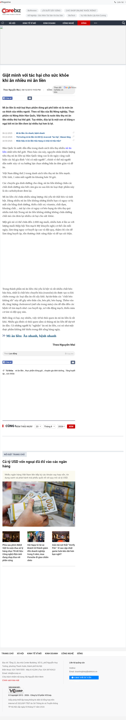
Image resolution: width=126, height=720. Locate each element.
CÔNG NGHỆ (68, 23)
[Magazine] (5, 2)
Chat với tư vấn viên (82, 678)
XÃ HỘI (12, 23)
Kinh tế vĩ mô (34, 653)
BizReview (32, 11)
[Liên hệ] (30, 98)
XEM (71, 426)
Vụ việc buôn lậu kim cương (93, 15)
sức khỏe (10, 374)
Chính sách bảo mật (10, 680)
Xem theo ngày (24, 426)
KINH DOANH (49, 23)
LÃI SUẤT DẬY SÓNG (51, 11)
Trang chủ (8, 653)
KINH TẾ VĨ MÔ (29, 23)
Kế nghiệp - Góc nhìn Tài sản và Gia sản (45, 15)
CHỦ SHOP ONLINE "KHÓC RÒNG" (81, 11)
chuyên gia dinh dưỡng (54, 370)
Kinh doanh (51, 653)
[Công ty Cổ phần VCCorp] (16, 690)
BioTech (71, 15)
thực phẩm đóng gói (34, 370)
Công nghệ (67, 653)
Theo (38, 354)
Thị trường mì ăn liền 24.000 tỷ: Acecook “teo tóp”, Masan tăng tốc (45, 137)
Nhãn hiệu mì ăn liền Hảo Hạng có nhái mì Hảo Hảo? (38, 141)
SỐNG (84, 23)
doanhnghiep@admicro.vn (86, 672)
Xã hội (20, 653)
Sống (49, 90)
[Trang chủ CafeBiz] (2, 23)
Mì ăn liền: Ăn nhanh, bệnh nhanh (30, 133)
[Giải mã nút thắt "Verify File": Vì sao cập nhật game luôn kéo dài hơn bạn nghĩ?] (63, 536)
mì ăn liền (19, 370)
